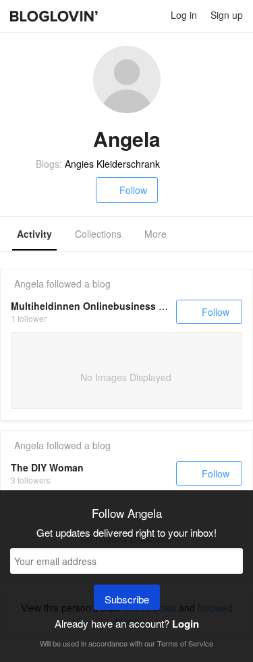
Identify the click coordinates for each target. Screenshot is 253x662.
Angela (29, 283)
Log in (184, 15)
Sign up (226, 15)
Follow (133, 190)
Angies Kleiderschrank (112, 163)
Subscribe (127, 599)
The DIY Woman (47, 467)
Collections (98, 233)
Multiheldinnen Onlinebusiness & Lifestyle (109, 305)
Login (185, 623)
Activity (34, 233)
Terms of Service (185, 643)
